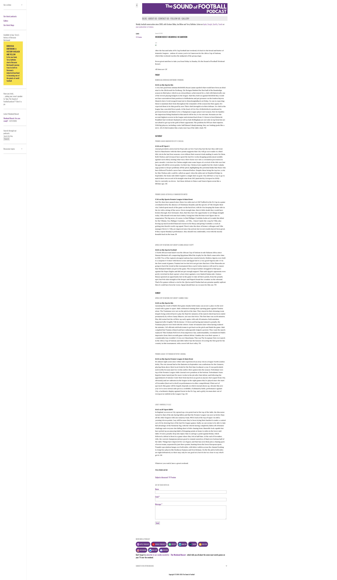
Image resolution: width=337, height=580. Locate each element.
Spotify (215, 24)
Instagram (143, 550)
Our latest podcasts (10, 16)
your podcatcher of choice (144, 27)
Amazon (183, 544)
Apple (205, 24)
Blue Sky (154, 550)
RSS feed (204, 544)
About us (152, 18)
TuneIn (220, 24)
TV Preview (139, 37)
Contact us (163, 18)
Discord (165, 550)
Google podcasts (160, 544)
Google (209, 24)
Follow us (175, 18)
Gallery (185, 18)
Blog (144, 18)
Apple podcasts (144, 544)
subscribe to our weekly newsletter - (166, 554)
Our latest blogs (9, 25)
